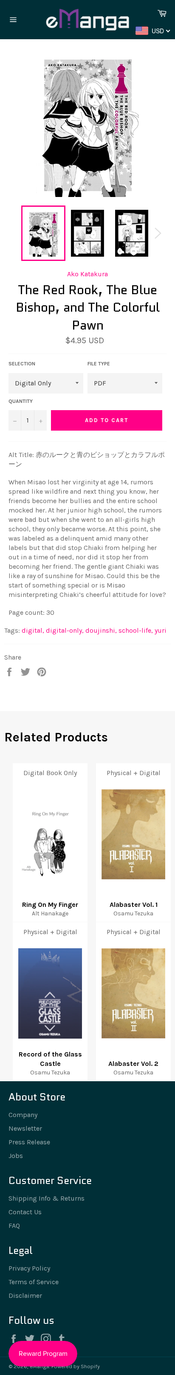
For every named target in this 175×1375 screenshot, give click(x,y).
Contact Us (25, 1212)
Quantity (20, 401)
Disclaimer (25, 1295)
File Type (99, 364)
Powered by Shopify (75, 1366)
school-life (136, 630)
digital (33, 630)
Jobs (15, 1156)
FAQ (14, 1226)
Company (22, 1115)
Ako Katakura (87, 274)
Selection (21, 364)
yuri (161, 630)
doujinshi (101, 630)
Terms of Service (33, 1282)
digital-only (65, 630)
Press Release (29, 1142)
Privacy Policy (29, 1268)
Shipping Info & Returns (46, 1198)
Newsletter (25, 1128)
